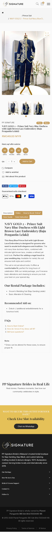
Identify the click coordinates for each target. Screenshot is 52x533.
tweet (14, 186)
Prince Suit (27, 16)
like (6, 186)
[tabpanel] (13, 108)
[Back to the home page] (3, 13)
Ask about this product (15, 176)
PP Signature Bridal (14, 511)
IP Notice (42, 528)
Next (47, 123)
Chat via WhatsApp (26, 426)
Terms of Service (27, 528)
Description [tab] (8, 213)
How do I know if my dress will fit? (21, 329)
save (23, 186)
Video (18, 213)
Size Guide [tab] (7, 217)
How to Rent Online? (15, 326)
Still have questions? (15, 332)
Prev (40, 123)
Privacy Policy (11, 528)
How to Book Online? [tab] (32, 213)
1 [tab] (26, 116)
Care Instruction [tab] (21, 217)
